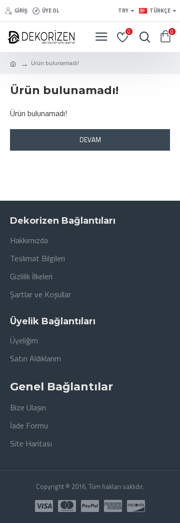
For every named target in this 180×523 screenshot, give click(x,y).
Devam (90, 140)
